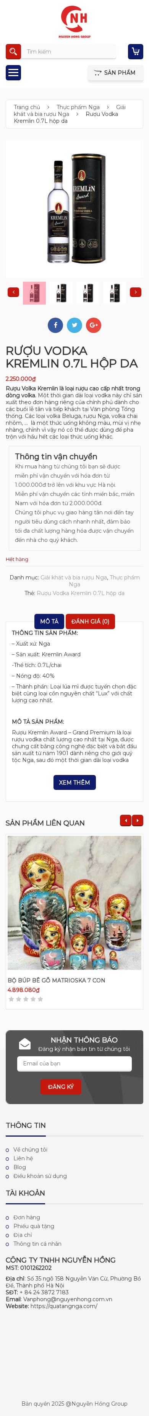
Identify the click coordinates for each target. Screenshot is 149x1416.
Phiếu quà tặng (33, 1226)
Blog (19, 1167)
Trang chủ (27, 107)
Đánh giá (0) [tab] (90, 621)
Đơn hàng (26, 1217)
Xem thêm (74, 782)
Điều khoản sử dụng (40, 1176)
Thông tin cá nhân (37, 1243)
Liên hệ (23, 1158)
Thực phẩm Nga (78, 107)
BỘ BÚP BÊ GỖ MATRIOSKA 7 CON (56, 980)
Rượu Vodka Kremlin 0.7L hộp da (81, 593)
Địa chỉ (22, 1235)
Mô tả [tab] (49, 621)
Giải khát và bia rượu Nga (70, 110)
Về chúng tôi (30, 1149)
